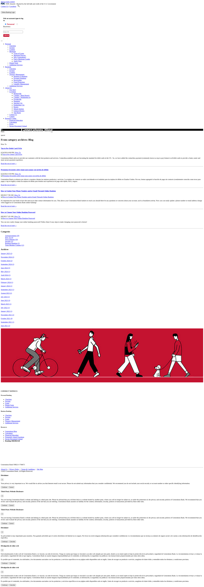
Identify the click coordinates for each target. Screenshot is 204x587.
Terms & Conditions (28, 469)
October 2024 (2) (6, 261)
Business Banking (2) (12, 243)
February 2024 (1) (7, 282)
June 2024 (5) (5, 268)
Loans (7, 403)
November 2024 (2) (7, 257)
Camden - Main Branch (21, 95)
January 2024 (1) (6, 286)
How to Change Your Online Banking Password (18, 212)
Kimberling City (19, 105)
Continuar (5, 541)
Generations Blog (11, 431)
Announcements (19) (12, 236)
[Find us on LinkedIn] (29, 391)
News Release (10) (11, 239)
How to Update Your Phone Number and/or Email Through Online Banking (28, 191)
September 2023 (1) (7, 290)
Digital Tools (13, 63)
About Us (8, 88)
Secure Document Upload (18, 126)
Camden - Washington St (22, 97)
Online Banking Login (8, 12)
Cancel (11, 487)
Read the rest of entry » (8, 163)
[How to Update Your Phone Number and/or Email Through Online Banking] (27, 197)
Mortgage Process (20, 55)
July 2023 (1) (5, 297)
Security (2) (9, 241)
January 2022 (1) (6, 311)
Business (8, 67)
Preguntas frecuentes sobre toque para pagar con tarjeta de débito (24, 170)
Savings (12, 48)
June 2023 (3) (5, 300)
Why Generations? (20, 57)
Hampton (17, 101)
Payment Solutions (20, 78)
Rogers (16, 107)
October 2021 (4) (6, 318)
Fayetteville (17, 99)
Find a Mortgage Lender (22, 59)
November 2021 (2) (7, 315)
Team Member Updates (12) (14, 245)
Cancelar (12, 541)
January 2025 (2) (6, 253)
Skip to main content (8, 2)
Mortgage (12, 51)
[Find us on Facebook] (25, 391)
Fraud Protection (19, 82)
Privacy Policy (14, 469)
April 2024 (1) (6, 275)
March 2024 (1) (6, 279)
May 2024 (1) (5, 271)
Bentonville (17, 94)
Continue (4, 487)
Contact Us (4, 6)
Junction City (18, 103)
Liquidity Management (21, 84)
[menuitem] (104, 54)
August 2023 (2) (6, 293)
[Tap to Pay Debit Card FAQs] (11, 154)
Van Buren (17, 113)
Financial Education (16, 120)
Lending (12, 50)
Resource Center (10, 118)
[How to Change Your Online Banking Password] (18, 218)
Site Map (40, 469)
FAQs (11, 124)
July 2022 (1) (5, 308)
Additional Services (16, 65)
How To (18, 152)
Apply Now (18, 61)
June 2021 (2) (5, 326)
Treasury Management (16, 74)
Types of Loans (19, 53)
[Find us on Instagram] (21, 391)
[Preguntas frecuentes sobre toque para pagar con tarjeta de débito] (23, 176)
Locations (13, 6)
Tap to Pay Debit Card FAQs (11, 148)
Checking (12, 46)
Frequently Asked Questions (14, 437)
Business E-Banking (20, 76)
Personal (8, 44)
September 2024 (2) (7, 264)
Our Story (12, 90)
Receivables (18, 80)
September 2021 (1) (7, 322)
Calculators (13, 122)
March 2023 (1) (6, 304)
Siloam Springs (19, 109)
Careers (11, 116)
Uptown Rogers (19, 111)
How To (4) (9, 237)
